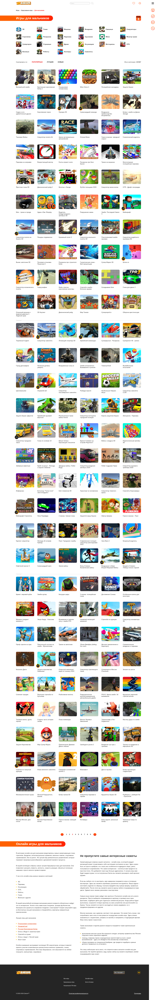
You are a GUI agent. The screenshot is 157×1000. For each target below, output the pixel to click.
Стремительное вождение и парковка (130, 645)
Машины (67, 29)
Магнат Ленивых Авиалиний (86, 720)
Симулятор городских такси (23, 440)
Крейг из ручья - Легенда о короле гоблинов (46, 466)
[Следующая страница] (94, 834)
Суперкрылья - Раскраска (110, 340)
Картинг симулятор (22, 541)
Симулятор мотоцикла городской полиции (88, 416)
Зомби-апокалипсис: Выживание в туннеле (87, 366)
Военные (25, 52)
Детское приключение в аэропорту (109, 645)
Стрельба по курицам (109, 619)
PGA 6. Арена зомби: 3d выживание (109, 695)
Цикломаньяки (21, 391)
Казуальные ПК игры (70, 985)
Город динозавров (22, 366)
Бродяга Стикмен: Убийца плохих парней (131, 565)
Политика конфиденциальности (78, 993)
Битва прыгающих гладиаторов (129, 770)
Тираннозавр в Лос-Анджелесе (108, 720)
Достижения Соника (108, 594)
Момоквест (84, 769)
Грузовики (89, 37)
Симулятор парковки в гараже (88, 793)
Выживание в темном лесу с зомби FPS (66, 620)
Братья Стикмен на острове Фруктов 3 (87, 441)
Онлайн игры (89, 978)
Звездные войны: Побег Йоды (67, 466)
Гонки (45, 29)
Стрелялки (26, 37)
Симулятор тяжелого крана (108, 491)
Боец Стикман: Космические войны (87, 566)
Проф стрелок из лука (23, 644)
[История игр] (140, 3)
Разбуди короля (85, 391)
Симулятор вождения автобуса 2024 (87, 466)
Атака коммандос (65, 719)
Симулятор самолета (44, 338)
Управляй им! (42, 389)
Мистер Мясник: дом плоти (23, 820)
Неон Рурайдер (42, 516)
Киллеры (67, 52)
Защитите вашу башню (88, 516)
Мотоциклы (110, 44)
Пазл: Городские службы (67, 541)
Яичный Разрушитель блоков (44, 795)
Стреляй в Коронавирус (131, 491)
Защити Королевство (23, 744)
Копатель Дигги (21, 669)
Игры (17, 10)
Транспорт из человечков (89, 491)
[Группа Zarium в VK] (138, 972)
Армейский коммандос (88, 338)
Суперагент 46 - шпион (131, 340)
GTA (128, 44)
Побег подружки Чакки (109, 466)
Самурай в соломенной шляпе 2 (67, 770)
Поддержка (137, 993)
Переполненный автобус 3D (131, 441)
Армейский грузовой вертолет (44, 416)
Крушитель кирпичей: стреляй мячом (130, 695)
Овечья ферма (106, 516)
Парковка (67, 37)
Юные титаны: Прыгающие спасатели (67, 441)
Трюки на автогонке (66, 644)
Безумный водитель (130, 541)
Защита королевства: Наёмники (44, 668)
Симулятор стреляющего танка (89, 670)
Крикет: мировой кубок (24, 594)
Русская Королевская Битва (44, 818)
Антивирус (83, 817)
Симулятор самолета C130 (130, 391)
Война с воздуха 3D (108, 441)
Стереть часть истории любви (45, 720)
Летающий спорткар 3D (67, 340)
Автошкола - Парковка (130, 416)
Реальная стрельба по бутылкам (45, 695)
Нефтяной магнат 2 (23, 566)
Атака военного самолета (46, 769)
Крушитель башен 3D (108, 794)
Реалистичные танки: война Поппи (66, 416)
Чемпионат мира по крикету (130, 820)
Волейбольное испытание (128, 366)
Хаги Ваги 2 (105, 541)
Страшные (47, 44)
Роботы (46, 52)
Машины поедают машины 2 (22, 620)
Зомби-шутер (42, 594)
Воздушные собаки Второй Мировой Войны (109, 565)
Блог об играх (89, 982)
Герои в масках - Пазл (130, 516)
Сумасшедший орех (44, 566)
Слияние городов (22, 694)
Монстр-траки (132, 37)
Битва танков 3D (64, 794)
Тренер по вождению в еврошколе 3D (131, 745)
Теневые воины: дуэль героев (24, 720)
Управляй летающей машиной (87, 618)
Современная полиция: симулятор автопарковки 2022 (88, 542)
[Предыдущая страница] (62, 834)
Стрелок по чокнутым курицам (23, 768)
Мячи (108, 37)
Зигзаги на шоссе (129, 669)
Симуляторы (131, 29)
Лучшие (50, 62)
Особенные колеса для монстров (131, 595)
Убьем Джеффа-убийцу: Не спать (88, 645)
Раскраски (47, 37)
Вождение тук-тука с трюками (108, 745)
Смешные (109, 29)
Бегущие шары (64, 594)
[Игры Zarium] (23, 2)
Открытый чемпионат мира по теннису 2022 (66, 670)
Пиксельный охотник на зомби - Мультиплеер (45, 645)
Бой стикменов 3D (65, 491)
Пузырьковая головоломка (27, 923)
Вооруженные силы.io (66, 366)
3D (23, 29)
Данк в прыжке (106, 769)
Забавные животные (23, 466)
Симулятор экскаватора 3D (131, 620)
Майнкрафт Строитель (24, 514)
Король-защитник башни (110, 416)
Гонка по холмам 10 (44, 441)
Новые (61, 62)
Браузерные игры (27, 10)
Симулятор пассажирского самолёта (67, 391)
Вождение (88, 29)
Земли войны (63, 566)
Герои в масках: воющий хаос (67, 820)
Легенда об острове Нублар (44, 541)
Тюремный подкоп (22, 340)
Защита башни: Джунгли (24, 416)
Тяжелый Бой (106, 366)
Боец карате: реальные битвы (109, 820)
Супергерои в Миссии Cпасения (109, 670)
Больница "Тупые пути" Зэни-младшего (45, 491)
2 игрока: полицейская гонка (88, 595)
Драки (66, 44)
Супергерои (26, 44)
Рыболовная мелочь (66, 694)
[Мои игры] (134, 3)
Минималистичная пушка (25, 794)
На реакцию (89, 44)
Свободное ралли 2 (87, 744)
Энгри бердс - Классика (45, 619)
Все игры (66, 978)
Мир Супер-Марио (43, 744)
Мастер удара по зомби (131, 719)
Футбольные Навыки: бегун (108, 391)
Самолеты (89, 52)
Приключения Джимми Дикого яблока (67, 745)
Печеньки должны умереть (43, 366)
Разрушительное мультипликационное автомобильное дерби (88, 696)
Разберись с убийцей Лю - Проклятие (131, 795)
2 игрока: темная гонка (67, 516)
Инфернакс (20, 491)
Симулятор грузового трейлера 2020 (130, 466)
